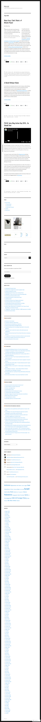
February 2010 (7, 692)
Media (11, 492)
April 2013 (7, 635)
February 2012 (7, 656)
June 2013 (7, 632)
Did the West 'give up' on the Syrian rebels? (13, 398)
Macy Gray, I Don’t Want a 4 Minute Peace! (13, 21)
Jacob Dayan (17, 75)
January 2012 (7, 657)
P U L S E (6, 6)
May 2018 (6, 545)
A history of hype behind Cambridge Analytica (13, 325)
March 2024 (7, 515)
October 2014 (7, 608)
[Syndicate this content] (4, 318)
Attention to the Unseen (9, 321)
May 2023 (6, 518)
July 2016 (7, 577)
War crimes (13, 500)
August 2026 (7, 511)
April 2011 (7, 671)
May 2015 (6, 597)
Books (20, 485)
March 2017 (7, 565)
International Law (26, 72)
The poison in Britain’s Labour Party (11, 322)
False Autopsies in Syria (9, 389)
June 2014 (7, 614)
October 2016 (7, 572)
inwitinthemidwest (10, 457)
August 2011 (7, 665)
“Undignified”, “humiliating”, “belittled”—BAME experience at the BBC (18, 309)
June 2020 (7, 524)
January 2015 (7, 603)
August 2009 (7, 701)
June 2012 (7, 650)
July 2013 (7, 630)
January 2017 (7, 568)
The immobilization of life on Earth (11, 339)
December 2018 (8, 538)
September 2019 (8, 532)
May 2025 (6, 514)
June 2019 (7, 533)
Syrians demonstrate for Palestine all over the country (15, 417)
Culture (22, 485)
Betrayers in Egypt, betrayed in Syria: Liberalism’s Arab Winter (16, 394)
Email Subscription (8, 265)
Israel (26, 488)
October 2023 (7, 517)
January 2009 (7, 711)
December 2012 (8, 641)
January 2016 (7, 585)
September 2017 (8, 556)
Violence (5, 500)
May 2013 (6, 633)
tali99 (6, 72)
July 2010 (7, 684)
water (28, 75)
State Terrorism (21, 495)
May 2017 (6, 562)
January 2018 (7, 551)
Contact (6, 208)
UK (28, 495)
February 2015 (7, 602)
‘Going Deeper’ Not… (21, 469)
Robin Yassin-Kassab (10, 207)
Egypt (26, 485)
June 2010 (7, 686)
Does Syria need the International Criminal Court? (14, 385)
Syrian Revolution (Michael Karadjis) (12, 406)
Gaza (20, 72)
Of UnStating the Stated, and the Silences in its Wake (15, 303)
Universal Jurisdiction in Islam (10, 291)
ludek (6, 115)
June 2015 (7, 596)
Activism (18, 191)
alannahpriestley (8, 191)
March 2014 (7, 618)
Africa (15, 115)
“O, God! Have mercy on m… (16, 459)
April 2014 (7, 617)
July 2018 (7, 542)
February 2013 (7, 638)
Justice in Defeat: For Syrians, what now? (12, 386)
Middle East (16, 492)
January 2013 (7, 639)
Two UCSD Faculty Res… (11, 476)
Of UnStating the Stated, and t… (23, 476)
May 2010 (6, 687)
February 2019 (7, 536)
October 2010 (7, 680)
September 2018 (8, 539)
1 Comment (16, 116)
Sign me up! (7, 275)
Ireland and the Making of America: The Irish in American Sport (16, 349)
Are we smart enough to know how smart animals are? (15, 337)
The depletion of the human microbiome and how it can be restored (17, 336)
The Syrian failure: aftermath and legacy (12, 392)
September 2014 (8, 609)
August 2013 (7, 629)
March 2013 (7, 636)
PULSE (5, 244)
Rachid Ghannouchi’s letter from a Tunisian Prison (14, 292)
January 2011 (7, 675)
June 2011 (7, 668)
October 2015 (7, 590)
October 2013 (7, 626)
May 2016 (6, 580)
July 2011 (7, 666)
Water (7, 74)
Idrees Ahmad (8, 204)
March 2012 (7, 654)
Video (28, 498)
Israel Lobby (7, 492)
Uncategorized (28, 115)
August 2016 (7, 575)
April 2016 (7, 581)
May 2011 (6, 669)
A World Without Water (11, 82)
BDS (14, 72)
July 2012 (7, 648)
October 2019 (7, 530)
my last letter (11, 42)
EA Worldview (8, 346)
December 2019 (8, 529)
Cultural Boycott (10, 75)
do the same (19, 175)
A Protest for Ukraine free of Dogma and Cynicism (14, 300)
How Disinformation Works (10, 310)
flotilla (14, 75)
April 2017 (7, 563)
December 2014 (8, 605)
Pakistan (25, 492)
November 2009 (8, 696)
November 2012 (8, 642)
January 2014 (7, 621)
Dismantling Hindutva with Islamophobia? (13, 301)
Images (23, 72)
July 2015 (7, 594)
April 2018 (7, 547)
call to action (9, 192)
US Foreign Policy (21, 498)
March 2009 (7, 708)
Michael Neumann (8, 382)
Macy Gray (20, 75)
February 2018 (7, 550)
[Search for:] (16, 257)
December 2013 (8, 623)
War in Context (8, 318)
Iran (21, 489)
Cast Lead (21, 74)
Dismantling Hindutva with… (15, 464)
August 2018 (7, 541)
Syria (26, 495)
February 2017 (7, 566)
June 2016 (7, 578)
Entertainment (17, 72)
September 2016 (8, 574)
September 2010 (8, 681)
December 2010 (8, 677)
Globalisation (22, 191)
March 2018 (7, 548)
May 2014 (6, 615)
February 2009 (7, 710)
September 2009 (8, 699)
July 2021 (7, 523)
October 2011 (7, 662)
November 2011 (8, 660)
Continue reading (7, 55)
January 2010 (7, 693)
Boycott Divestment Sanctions (15, 74)
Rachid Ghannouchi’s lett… (20, 457)
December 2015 (8, 587)
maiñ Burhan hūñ (8, 298)
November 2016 (8, 571)
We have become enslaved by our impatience (13, 324)
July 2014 (7, 612)
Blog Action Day (9, 116)
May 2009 (6, 705)
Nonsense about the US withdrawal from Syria (13, 391)
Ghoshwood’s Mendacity (16, 454)
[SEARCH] (30, 258)
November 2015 (8, 588)
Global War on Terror (8, 489)
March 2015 (7, 600)
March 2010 (7, 690)
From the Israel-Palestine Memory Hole (12, 295)
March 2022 (7, 520)
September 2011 (8, 663)
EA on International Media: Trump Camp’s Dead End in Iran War (16, 374)
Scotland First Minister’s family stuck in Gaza (13, 297)
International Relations (7, 73)
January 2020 (7, 527)
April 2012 (7, 653)
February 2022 (7, 521)
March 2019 (7, 535)
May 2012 (6, 651)
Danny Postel (8, 205)
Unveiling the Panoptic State (10, 288)
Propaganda (18, 73)
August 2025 (7, 512)
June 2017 (7, 560)
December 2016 (8, 569)
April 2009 (7, 707)
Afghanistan (13, 485)
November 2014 (8, 606)
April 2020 (7, 526)
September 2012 (8, 645)
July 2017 (7, 559)
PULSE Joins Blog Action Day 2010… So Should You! (16, 124)
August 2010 (7, 683)
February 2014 (7, 620)
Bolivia (17, 115)
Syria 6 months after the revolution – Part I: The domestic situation (17, 428)
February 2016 (7, 584)
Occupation (20, 492)
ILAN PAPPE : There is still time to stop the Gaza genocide (15, 294)
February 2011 (7, 674)
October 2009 (7, 698)
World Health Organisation (22, 90)
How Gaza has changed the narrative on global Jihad (14, 289)
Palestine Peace (13, 73)
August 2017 (7, 557)
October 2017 (7, 554)
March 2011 (7, 672)
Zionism (18, 500)
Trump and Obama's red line (10, 396)
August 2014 (7, 611)
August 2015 (7, 593)
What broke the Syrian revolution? (11, 395)
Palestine (8, 494)
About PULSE (7, 202)
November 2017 (8, 553)
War (9, 500)
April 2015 (7, 599)
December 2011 (8, 659)
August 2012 (7, 647)
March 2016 (7, 583)
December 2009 (8, 695)
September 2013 (8, 627)
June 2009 (7, 704)
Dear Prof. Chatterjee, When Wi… (17, 462)
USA (13, 498)
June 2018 (7, 544)
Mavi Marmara (25, 75)
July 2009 (7, 702)
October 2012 (7, 644)
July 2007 (7, 713)
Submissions (7, 210)
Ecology (19, 115)
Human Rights (23, 115)
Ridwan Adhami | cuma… (11, 469)
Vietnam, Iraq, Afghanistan (10, 388)
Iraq (23, 489)
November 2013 (8, 624)
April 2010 (7, 689)
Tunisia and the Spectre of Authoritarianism (13, 304)
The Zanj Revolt (13, 474)
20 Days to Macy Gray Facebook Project (15, 46)
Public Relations (22, 73)
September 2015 (8, 591)
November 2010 (8, 678)
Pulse (12, 192)
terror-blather (27, 73)
